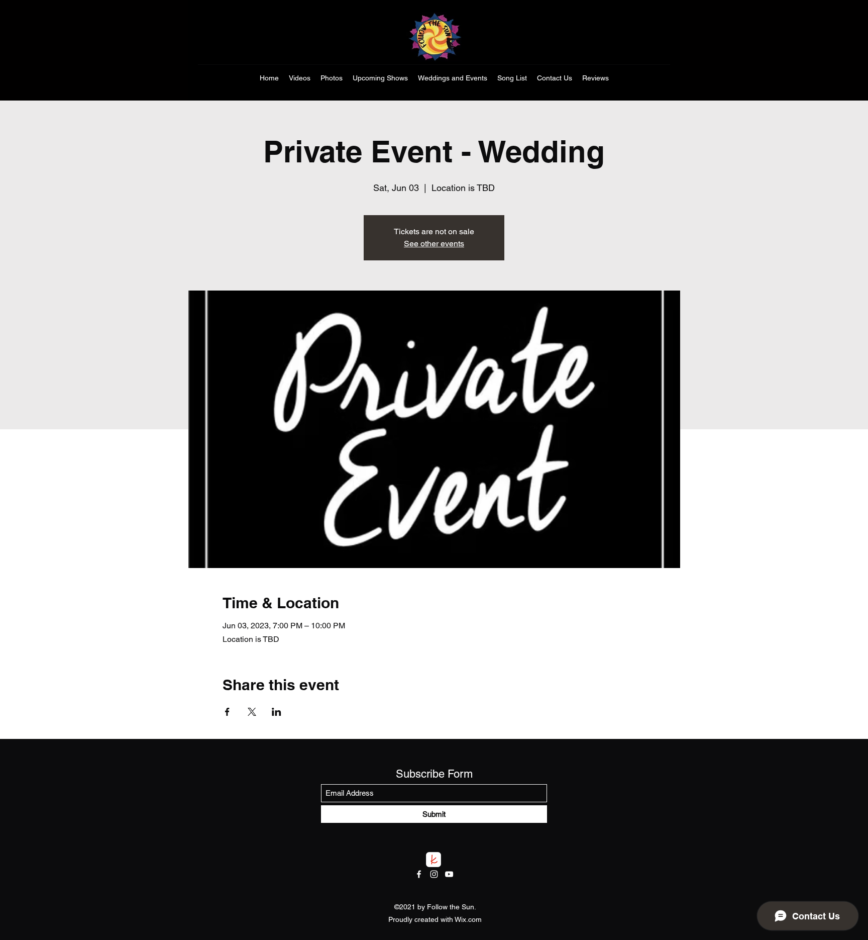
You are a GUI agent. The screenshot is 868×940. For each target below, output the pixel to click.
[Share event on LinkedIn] (276, 712)
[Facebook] (419, 874)
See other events (434, 243)
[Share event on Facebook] (227, 712)
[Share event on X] (252, 712)
